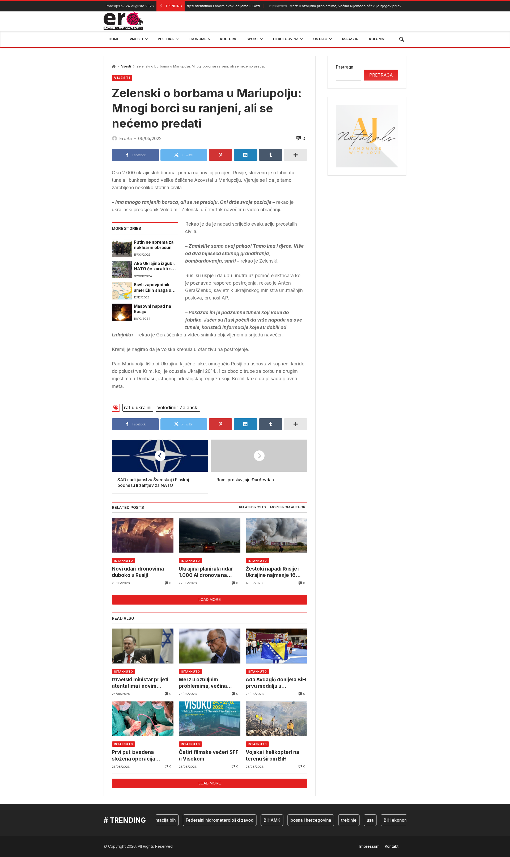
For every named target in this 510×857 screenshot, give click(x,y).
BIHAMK (260, 820)
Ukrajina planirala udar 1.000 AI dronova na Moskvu (206, 572)
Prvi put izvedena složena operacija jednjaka (133, 755)
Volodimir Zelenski (177, 407)
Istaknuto (123, 560)
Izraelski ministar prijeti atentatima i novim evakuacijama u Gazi (140, 683)
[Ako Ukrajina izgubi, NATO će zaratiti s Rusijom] (122, 269)
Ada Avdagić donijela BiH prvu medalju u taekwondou (276, 683)
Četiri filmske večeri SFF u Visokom (209, 755)
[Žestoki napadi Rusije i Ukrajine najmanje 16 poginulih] (276, 535)
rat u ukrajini (137, 407)
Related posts (252, 507)
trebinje (337, 820)
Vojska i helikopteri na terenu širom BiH (272, 755)
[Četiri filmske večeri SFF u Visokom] (209, 718)
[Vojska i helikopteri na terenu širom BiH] (276, 718)
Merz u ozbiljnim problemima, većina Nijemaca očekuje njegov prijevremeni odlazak (334, 6)
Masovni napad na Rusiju (152, 309)
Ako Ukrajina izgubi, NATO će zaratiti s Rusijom (154, 266)
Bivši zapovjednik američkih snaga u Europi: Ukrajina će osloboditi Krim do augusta (153, 287)
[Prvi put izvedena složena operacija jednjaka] (142, 718)
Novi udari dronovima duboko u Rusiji (138, 572)
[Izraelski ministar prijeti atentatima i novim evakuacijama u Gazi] (142, 646)
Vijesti (126, 66)
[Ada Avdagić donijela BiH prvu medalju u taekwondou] (276, 646)
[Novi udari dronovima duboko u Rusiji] (142, 535)
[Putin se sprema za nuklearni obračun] (122, 248)
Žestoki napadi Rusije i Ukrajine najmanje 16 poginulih (273, 572)
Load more (209, 599)
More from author (287, 507)
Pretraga (344, 67)
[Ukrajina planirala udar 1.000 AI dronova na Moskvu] (209, 535)
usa (358, 820)
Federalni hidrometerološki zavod (207, 820)
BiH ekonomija (386, 820)
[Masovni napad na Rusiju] (122, 312)
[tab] (252, 507)
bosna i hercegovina (298, 820)
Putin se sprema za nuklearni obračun (153, 245)
